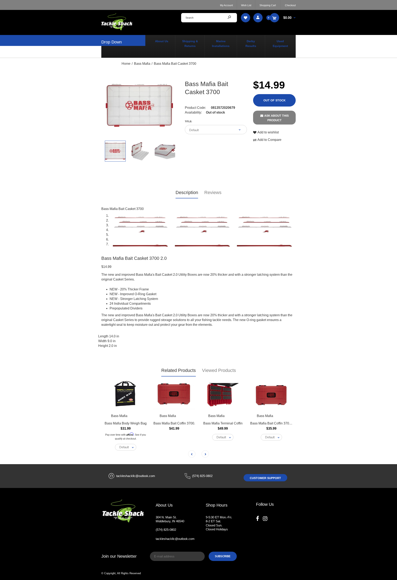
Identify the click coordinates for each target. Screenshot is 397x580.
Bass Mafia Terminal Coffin (223, 423)
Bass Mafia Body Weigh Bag (126, 423)
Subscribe (223, 556)
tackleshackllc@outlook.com (135, 476)
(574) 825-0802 (202, 476)
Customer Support (265, 478)
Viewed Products (219, 370)
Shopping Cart (267, 5)
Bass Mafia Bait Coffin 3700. (174, 423)
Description (187, 192)
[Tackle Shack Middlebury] (116, 29)
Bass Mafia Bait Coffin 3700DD (273, 423)
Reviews (212, 192)
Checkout (290, 5)
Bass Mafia (119, 416)
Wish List (246, 5)
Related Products (178, 370)
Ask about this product (276, 118)
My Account (226, 5)
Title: (188, 121)
